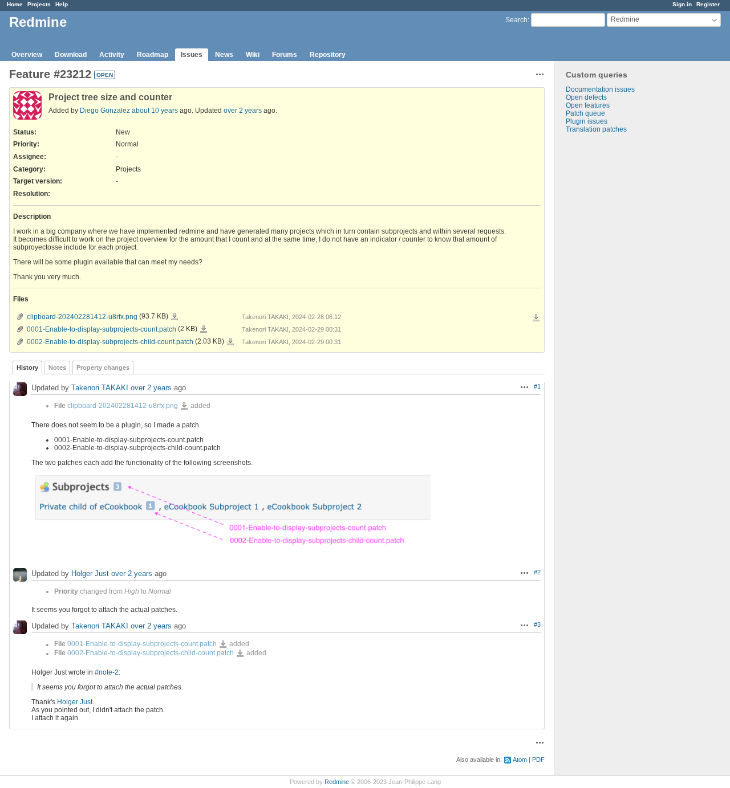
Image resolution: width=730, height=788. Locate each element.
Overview (26, 55)
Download (71, 55)
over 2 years (243, 111)
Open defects (586, 97)
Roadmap (152, 55)
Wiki (252, 55)
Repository (328, 55)
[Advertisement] (611, 312)
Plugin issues (586, 121)
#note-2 (107, 672)
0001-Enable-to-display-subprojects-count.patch (101, 329)
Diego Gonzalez (105, 111)
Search (516, 20)
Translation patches (596, 129)
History (27, 367)
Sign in (682, 4)
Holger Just (90, 574)
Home (15, 4)
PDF (538, 759)
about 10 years (155, 111)
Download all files (536, 317)
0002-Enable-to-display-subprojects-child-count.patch (110, 342)
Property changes (102, 367)
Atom (520, 759)
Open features (588, 105)
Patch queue (585, 113)
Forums (284, 55)
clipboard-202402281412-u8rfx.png (82, 317)
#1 (537, 386)
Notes (57, 367)
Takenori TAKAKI (99, 387)
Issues (191, 55)
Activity (111, 55)
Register (708, 4)
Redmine (337, 781)
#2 (537, 572)
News (224, 55)
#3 (537, 624)
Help (61, 4)
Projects (39, 4)
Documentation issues (600, 89)
